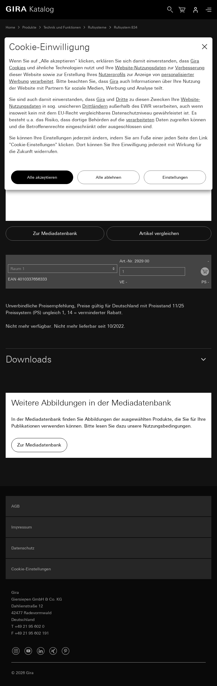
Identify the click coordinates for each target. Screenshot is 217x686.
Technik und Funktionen (62, 27)
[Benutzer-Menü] (195, 9)
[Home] (86, 9)
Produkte (29, 27)
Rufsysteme (97, 27)
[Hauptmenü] (207, 9)
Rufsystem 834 (125, 27)
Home (10, 27)
